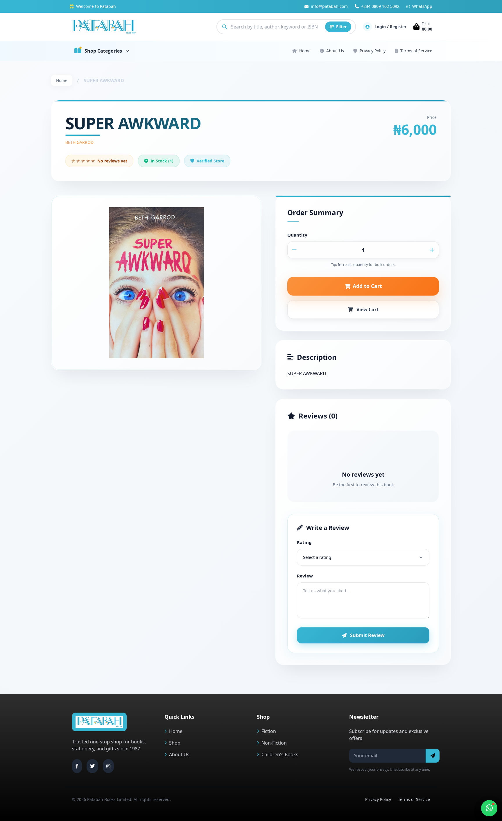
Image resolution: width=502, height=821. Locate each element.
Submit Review (367, 635)
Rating (304, 542)
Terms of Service (416, 50)
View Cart (367, 309)
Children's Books (279, 754)
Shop (174, 743)
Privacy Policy (373, 50)
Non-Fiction (274, 743)
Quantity (297, 235)
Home (305, 50)
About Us (335, 50)
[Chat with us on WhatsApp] (489, 808)
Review (305, 576)
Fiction (268, 731)
